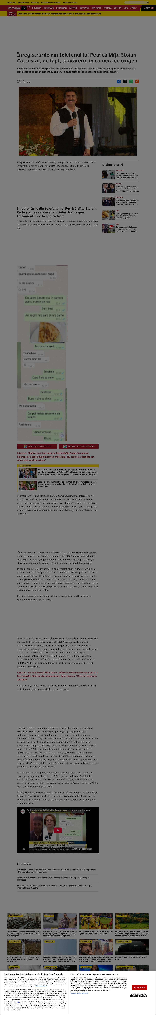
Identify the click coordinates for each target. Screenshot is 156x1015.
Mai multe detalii (41, 986)
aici (19, 1002)
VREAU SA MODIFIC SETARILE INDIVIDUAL (138, 995)
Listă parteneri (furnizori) (79, 993)
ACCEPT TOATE (139, 987)
